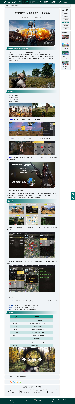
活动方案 (25, 2)
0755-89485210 (39, 392)
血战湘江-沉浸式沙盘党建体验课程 (18, 376)
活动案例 (53, 2)
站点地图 (56, 399)
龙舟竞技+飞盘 (65, 67)
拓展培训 (61, 399)
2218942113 (51, 392)
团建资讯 (46, 2)
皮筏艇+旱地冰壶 (65, 57)
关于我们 (52, 399)
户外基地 (39, 2)
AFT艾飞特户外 (11, 400)
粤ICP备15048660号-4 (29, 400)
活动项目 (32, 2)
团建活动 (66, 399)
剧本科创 (17, 5)
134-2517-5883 (39, 390)
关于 (59, 2)
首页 (20, 2)
